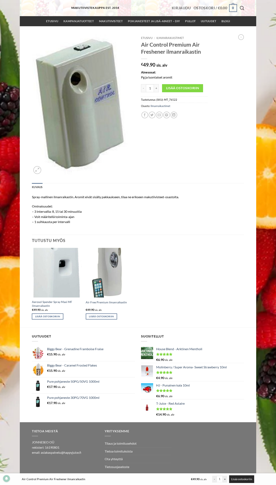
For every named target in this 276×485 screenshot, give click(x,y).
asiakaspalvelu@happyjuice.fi (61, 452)
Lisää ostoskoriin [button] (47, 316)
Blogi (225, 21)
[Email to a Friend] (159, 115)
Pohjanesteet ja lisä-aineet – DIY (154, 21)
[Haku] (242, 8)
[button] (181, 8)
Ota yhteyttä (114, 459)
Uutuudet (208, 21)
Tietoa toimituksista (119, 451)
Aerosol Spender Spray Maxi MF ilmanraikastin (52, 303)
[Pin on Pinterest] (166, 115)
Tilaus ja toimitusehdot (121, 443)
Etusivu (52, 21)
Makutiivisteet (111, 21)
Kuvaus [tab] (37, 187)
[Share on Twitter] (152, 115)
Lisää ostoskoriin (182, 88)
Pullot (190, 21)
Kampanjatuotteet (78, 21)
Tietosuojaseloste (117, 467)
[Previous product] (241, 37)
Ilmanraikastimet (170, 38)
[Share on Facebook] (144, 115)
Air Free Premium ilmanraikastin (106, 302)
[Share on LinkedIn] (174, 115)
